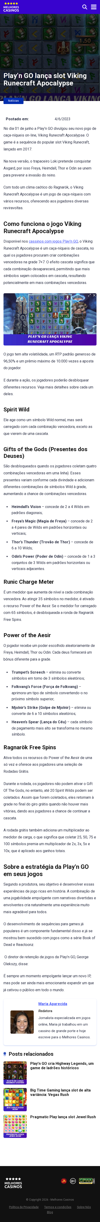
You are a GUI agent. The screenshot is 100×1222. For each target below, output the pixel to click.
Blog (50, 1212)
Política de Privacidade (24, 1207)
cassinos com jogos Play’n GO (53, 241)
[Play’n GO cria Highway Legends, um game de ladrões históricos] (15, 1083)
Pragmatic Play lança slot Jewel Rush (63, 1117)
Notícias (13, 100)
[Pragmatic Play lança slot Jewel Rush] (15, 1136)
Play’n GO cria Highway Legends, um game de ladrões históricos (62, 1065)
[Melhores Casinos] (11, 6)
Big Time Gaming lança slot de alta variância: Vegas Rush (60, 1092)
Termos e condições (57, 1207)
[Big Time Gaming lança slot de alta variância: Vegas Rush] (15, 1110)
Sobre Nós (84, 1207)
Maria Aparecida (52, 1004)
